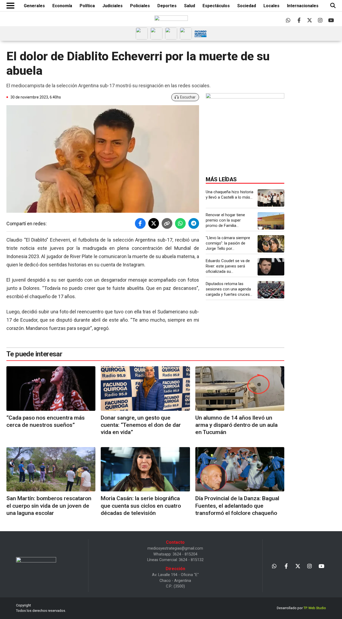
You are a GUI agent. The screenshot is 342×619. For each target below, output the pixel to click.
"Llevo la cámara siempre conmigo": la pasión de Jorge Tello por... (228, 243)
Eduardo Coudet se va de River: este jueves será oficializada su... (228, 266)
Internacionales (302, 5)
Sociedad (246, 5)
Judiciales (112, 5)
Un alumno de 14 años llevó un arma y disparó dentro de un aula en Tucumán (236, 425)
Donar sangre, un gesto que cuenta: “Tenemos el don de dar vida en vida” (141, 425)
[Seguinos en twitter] (309, 20)
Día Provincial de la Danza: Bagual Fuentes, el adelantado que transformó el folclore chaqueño (237, 505)
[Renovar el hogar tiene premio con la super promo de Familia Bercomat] (271, 221)
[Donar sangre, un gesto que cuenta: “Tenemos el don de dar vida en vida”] (145, 388)
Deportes (167, 5)
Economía (62, 5)
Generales (34, 5)
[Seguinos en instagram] (320, 20)
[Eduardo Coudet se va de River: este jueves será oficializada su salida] (271, 266)
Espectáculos (216, 5)
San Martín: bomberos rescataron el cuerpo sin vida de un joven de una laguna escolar (48, 505)
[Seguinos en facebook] (299, 20)
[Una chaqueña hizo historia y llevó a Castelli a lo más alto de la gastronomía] (271, 198)
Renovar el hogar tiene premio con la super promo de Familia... (225, 220)
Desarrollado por (301, 608)
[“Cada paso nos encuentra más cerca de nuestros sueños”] (50, 388)
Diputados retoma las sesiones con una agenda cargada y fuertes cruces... (229, 289)
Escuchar (188, 97)
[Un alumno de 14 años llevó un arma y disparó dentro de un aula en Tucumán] (239, 388)
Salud (189, 5)
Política (87, 5)
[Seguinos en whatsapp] (288, 20)
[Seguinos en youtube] (331, 20)
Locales (271, 5)
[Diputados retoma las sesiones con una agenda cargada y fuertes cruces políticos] (271, 289)
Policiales (140, 5)
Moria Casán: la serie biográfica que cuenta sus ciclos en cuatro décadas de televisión (141, 505)
